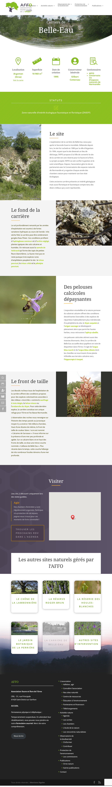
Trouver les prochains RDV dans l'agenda (27, 533)
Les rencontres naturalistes (74, 732)
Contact (29, 11)
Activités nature (47, 6)
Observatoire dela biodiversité (64, 5)
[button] (73, 517)
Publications (96, 6)
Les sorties (67, 720)
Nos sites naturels (70, 692)
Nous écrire (18, 736)
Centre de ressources (72, 696)
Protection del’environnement (81, 5)
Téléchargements (70, 708)
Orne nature (68, 764)
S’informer (67, 742)
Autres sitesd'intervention (86, 642)
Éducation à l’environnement (75, 700)
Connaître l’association (72, 688)
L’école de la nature (71, 728)
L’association (31, 6)
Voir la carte (18, 80)
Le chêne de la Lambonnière (24, 601)
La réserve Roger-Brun (55, 601)
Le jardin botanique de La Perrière (23, 644)
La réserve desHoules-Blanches (88, 603)
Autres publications (71, 768)
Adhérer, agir (68, 684)
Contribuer (67, 746)
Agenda (66, 716)
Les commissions (70, 756)
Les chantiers (68, 724)
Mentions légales (37, 782)
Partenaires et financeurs (73, 704)
